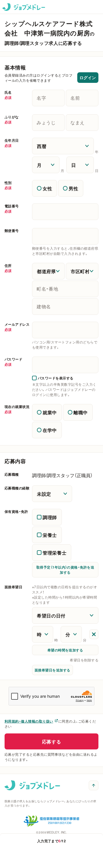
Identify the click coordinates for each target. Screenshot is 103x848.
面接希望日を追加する (52, 670)
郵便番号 (12, 230)
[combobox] (65, 330)
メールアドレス (17, 327)
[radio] (44, 188)
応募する (51, 741)
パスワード (13, 362)
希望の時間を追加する (65, 650)
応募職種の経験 (17, 488)
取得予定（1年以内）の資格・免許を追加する (65, 570)
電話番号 (12, 208)
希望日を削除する (84, 660)
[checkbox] (53, 378)
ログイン (88, 77)
